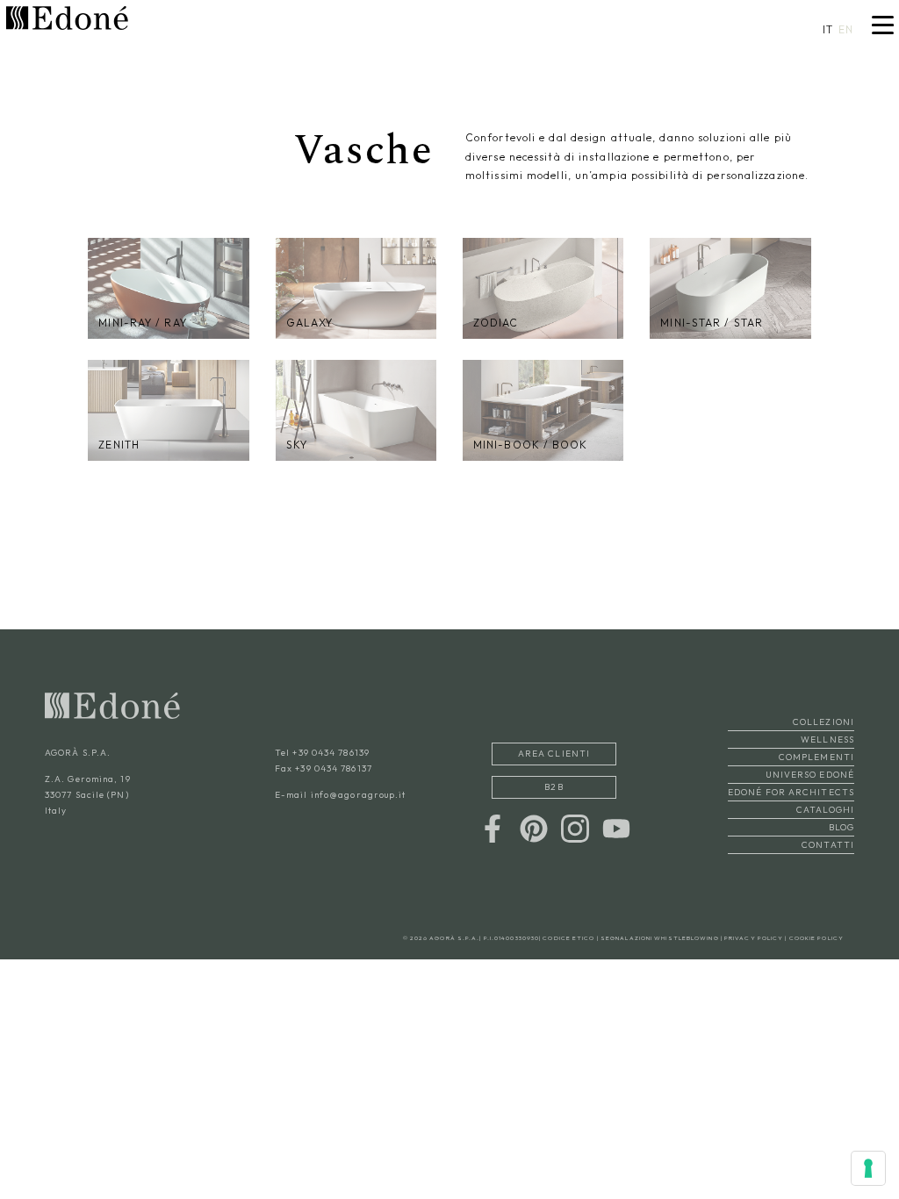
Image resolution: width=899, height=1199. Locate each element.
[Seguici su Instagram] (575, 826)
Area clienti (554, 753)
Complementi (816, 757)
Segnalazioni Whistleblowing (660, 938)
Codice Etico (568, 938)
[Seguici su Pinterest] (534, 826)
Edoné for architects (791, 792)
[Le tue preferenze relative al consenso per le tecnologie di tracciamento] (868, 1168)
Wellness (827, 739)
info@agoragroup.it (358, 795)
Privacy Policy (753, 938)
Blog (841, 827)
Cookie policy (816, 938)
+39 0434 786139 (331, 752)
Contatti (828, 845)
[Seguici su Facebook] (492, 826)
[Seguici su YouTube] (616, 826)
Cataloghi (825, 809)
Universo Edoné (810, 774)
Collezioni (823, 722)
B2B (553, 787)
